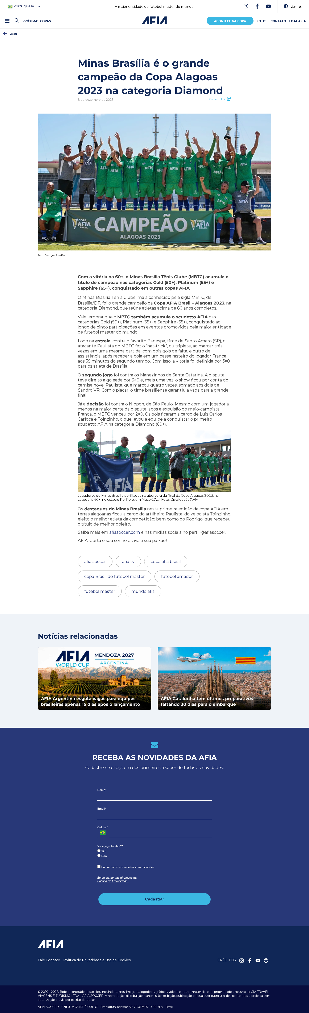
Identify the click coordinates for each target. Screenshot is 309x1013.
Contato (278, 21)
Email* (101, 808)
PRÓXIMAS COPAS (36, 21)
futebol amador (177, 576)
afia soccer (95, 561)
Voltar (13, 33)
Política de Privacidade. (112, 881)
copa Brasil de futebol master (114, 576)
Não (103, 856)
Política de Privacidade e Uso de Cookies (97, 960)
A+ (293, 6)
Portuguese (23, 6)
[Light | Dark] (286, 6)
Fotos (262, 21)
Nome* (101, 790)
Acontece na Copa (230, 21)
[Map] (266, 961)
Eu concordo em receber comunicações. (127, 867)
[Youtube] (268, 6)
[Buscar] (24, 17)
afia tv (128, 561)
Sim (103, 851)
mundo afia (143, 591)
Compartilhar (217, 99)
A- (301, 6)
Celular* (102, 827)
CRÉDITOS (227, 960)
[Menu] (7, 21)
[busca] (16, 21)
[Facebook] (257, 6)
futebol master (99, 591)
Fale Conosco (49, 960)
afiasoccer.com (124, 532)
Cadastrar (154, 899)
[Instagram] (245, 6)
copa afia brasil (166, 561)
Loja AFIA (297, 21)
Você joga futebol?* (110, 846)
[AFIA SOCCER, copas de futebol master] (154, 20)
